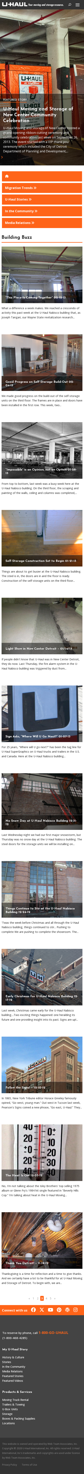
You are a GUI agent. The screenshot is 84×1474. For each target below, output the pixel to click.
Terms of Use (29, 1464)
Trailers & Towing (13, 1404)
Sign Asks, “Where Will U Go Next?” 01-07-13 (37, 736)
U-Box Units (10, 1409)
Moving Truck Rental (15, 1400)
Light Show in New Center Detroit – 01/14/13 (38, 648)
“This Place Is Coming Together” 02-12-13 (35, 297)
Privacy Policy (9, 1464)
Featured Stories (12, 1376)
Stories (6, 1362)
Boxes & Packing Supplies (18, 1418)
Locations (8, 1423)
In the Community (13, 1366)
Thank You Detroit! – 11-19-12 (26, 1263)
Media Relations (12, 1371)
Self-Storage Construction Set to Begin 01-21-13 (40, 561)
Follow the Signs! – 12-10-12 (25, 1087)
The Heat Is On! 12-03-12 (23, 1175)
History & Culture (13, 1357)
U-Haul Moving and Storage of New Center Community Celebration (38, 115)
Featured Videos (12, 1381)
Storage (7, 1414)
